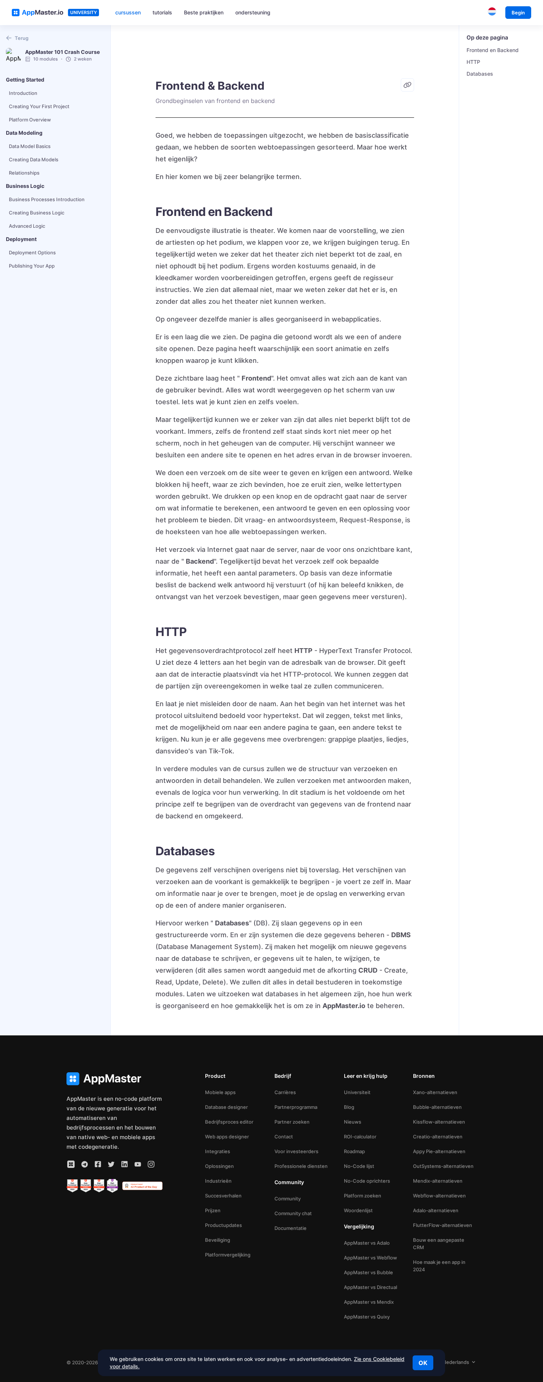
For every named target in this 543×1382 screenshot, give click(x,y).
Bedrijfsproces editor (229, 1122)
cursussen (128, 12)
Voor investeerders (296, 1151)
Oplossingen (219, 1166)
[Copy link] (407, 85)
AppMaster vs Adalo (367, 1243)
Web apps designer (227, 1136)
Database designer (226, 1107)
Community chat (293, 1213)
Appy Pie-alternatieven (439, 1151)
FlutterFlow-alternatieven (442, 1225)
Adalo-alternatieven (435, 1210)
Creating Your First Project (39, 106)
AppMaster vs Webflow (370, 1258)
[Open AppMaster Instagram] (151, 1164)
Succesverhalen (223, 1196)
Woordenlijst (358, 1210)
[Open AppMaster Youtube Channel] (137, 1164)
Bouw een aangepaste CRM (438, 1243)
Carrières (285, 1092)
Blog (349, 1107)
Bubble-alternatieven (437, 1107)
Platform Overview (30, 120)
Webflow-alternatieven (439, 1196)
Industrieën (218, 1181)
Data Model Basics (30, 146)
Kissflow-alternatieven (439, 1122)
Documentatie (290, 1228)
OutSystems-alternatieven (443, 1166)
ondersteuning (252, 12)
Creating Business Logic (36, 213)
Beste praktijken (203, 12)
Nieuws (352, 1122)
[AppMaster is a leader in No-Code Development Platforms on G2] (72, 1186)
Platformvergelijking (227, 1255)
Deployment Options (32, 252)
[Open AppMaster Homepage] (114, 1078)
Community (287, 1198)
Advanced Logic (27, 226)
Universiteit (357, 1092)
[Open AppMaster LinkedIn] (124, 1164)
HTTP (473, 62)
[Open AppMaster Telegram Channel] (84, 1164)
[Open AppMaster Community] (71, 1164)
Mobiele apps (220, 1092)
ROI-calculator (360, 1136)
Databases (480, 74)
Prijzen (213, 1210)
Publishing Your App (32, 266)
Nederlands (456, 1362)
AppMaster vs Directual (370, 1287)
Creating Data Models (33, 159)
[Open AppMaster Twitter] (111, 1164)
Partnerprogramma (295, 1107)
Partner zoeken (292, 1122)
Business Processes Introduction (47, 199)
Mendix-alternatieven (437, 1181)
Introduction (23, 93)
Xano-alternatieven (435, 1092)
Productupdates (223, 1225)
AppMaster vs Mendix (369, 1302)
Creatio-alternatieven (437, 1136)
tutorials (162, 12)
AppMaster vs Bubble (368, 1272)
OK (423, 1362)
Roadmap (354, 1151)
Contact (283, 1136)
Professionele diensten (301, 1166)
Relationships (24, 173)
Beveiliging (217, 1240)
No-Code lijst (359, 1166)
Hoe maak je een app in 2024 (439, 1265)
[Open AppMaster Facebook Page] (98, 1164)
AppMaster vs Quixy (367, 1317)
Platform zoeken (362, 1196)
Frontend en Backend (493, 50)
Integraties (217, 1151)
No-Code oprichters (367, 1181)
